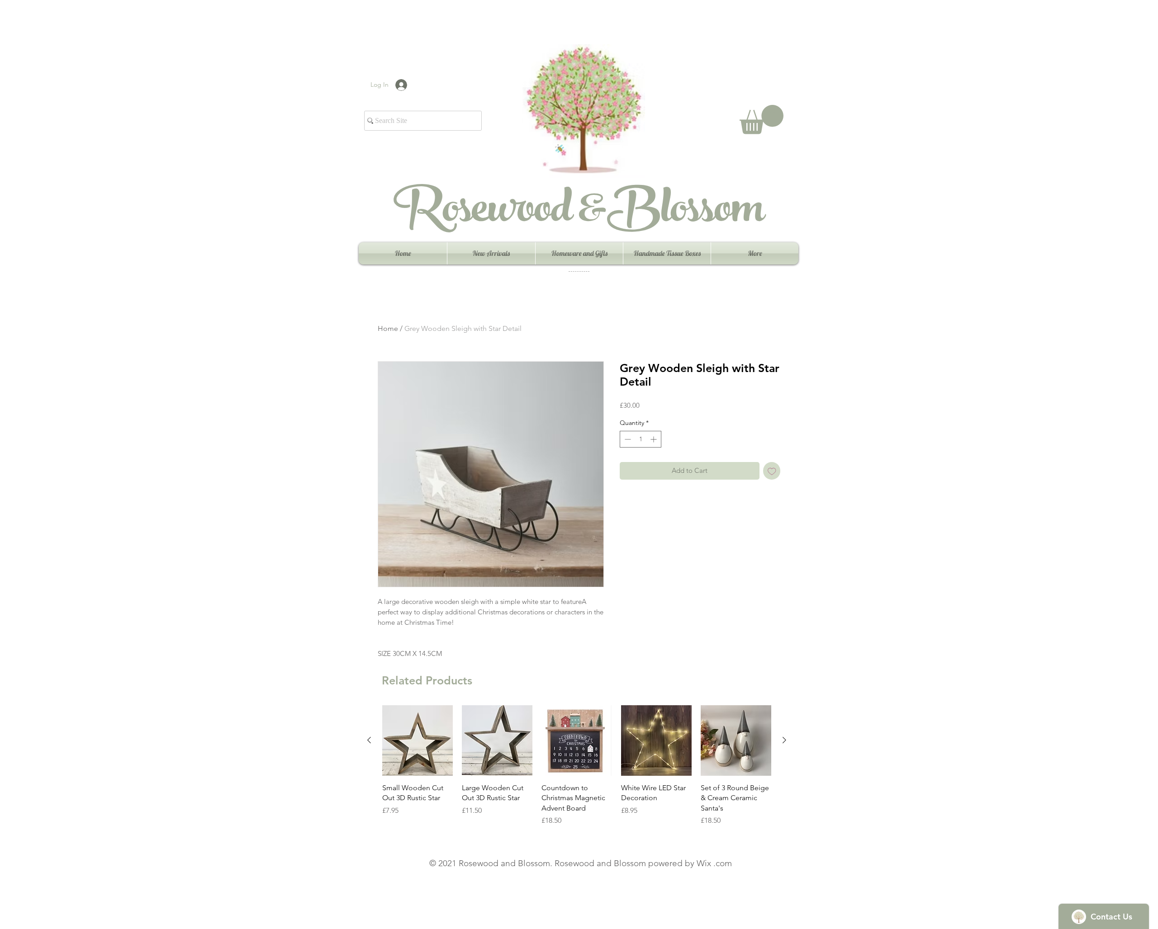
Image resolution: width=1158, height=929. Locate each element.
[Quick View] (417, 740)
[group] (577, 765)
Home (388, 328)
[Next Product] (784, 740)
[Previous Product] (369, 740)
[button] (761, 119)
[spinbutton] (640, 439)
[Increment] (654, 439)
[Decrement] (626, 439)
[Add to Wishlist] (772, 471)
